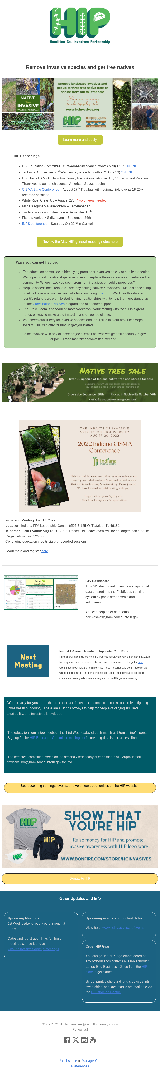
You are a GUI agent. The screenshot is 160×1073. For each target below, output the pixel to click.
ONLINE (131, 166)
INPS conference (34, 223)
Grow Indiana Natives (49, 304)
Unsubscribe (67, 1061)
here (44, 551)
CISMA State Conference (40, 190)
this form (104, 293)
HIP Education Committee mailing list (57, 738)
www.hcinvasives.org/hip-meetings (33, 949)
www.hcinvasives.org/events (123, 927)
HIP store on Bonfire (106, 992)
